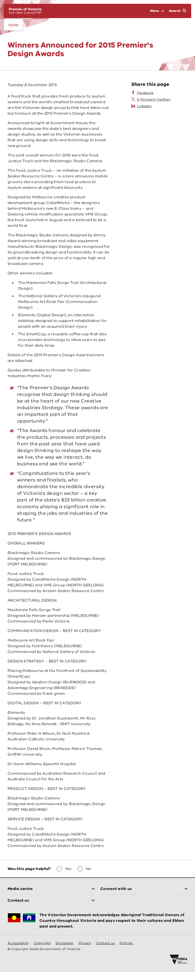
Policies (126, 943)
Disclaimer (65, 943)
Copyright (42, 943)
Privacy (84, 943)
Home (13, 24)
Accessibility (18, 943)
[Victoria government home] (178, 960)
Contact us (105, 943)
